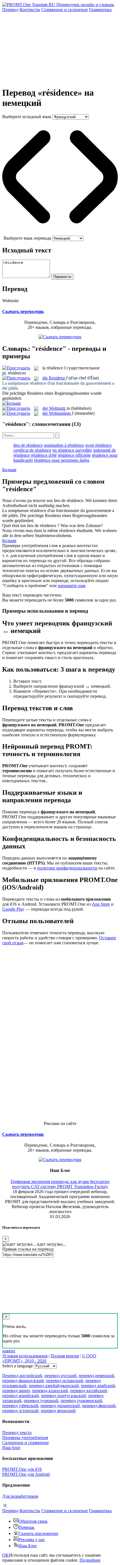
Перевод (10, 9)
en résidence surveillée (72, 450)
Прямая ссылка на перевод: (28, 1249)
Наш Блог (27, 1545)
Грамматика (100, 9)
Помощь (26, 1527)
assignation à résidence (64, 445)
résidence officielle (74, 455)
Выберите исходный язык (26, 116)
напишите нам (71, 585)
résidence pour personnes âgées (61, 460)
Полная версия (65, 1355)
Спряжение (64, 9)
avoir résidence (98, 445)
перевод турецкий (41, 1400)
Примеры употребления (25, 1437)
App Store (101, 904)
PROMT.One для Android (26, 1474)
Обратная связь (32, 1521)
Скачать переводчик (23, 311)
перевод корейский (20, 1395)
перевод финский (99, 1405)
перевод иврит (16, 1390)
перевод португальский (63, 1395)
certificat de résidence (32, 450)
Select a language (17, 1365)
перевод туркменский (81, 1400)
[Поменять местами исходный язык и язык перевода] (60, 233)
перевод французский (23, 1380)
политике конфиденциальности (67, 868)
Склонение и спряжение (25, 1442)
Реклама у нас (31, 1539)
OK (5, 1555)
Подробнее (90, 1560)
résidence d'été (44, 455)
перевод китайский (88, 1390)
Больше (9, 469)
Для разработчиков (20, 1496)
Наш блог (11, 1447)
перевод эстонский (20, 1410)
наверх (8, 1350)
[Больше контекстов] (11, 403)
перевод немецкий (96, 1375)
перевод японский (58, 1410)
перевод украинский (60, 1405)
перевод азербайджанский (54, 1385)
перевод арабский (98, 1385)
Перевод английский (22, 1375)
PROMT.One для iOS (22, 1469)
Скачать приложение (38, 1533)
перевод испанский (64, 1380)
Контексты (30, 9)
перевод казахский (50, 1390)
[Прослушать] (16, 368)
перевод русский (60, 1375)
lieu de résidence (28, 445)
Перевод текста (17, 1432)
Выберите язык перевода (27, 238)
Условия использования (24, 1355)
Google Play (13, 909)
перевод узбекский (20, 1405)
